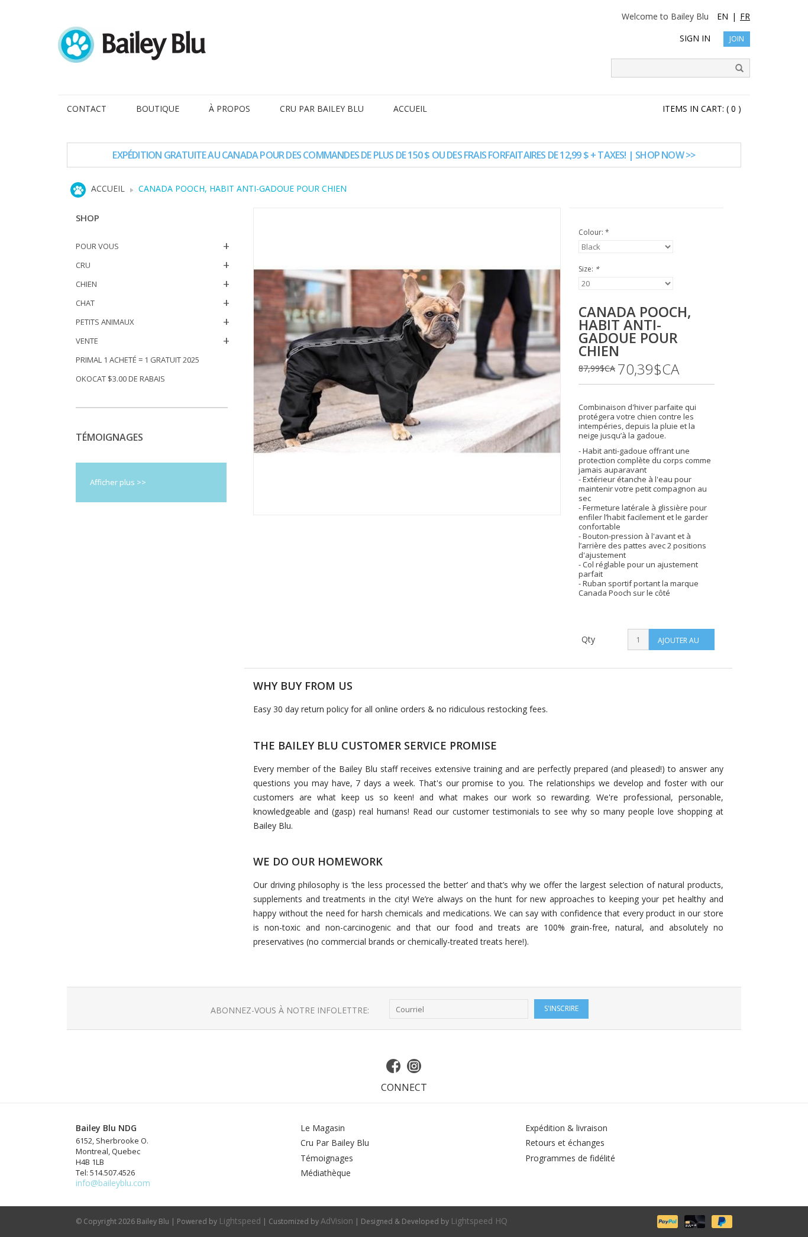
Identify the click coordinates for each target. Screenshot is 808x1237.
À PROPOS (229, 108)
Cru (83, 265)
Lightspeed (240, 1220)
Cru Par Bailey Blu (334, 1142)
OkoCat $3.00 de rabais (120, 378)
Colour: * (593, 232)
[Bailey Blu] (404, 45)
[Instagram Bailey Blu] (414, 1066)
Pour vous (97, 246)
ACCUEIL (410, 108)
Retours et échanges (565, 1142)
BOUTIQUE (157, 108)
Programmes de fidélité (570, 1158)
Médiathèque (325, 1172)
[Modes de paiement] (666, 1220)
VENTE (87, 340)
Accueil (108, 188)
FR (745, 16)
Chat (85, 302)
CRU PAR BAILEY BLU (322, 108)
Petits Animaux (105, 321)
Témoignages (326, 1158)
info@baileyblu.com (113, 1182)
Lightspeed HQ (479, 1220)
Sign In (695, 38)
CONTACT (86, 108)
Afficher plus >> (118, 482)
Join (736, 39)
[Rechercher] (735, 69)
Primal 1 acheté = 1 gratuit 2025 (137, 359)
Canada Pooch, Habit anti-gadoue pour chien (242, 188)
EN (722, 16)
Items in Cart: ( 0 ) (701, 108)
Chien (86, 284)
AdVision (337, 1220)
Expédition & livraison (566, 1127)
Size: (588, 269)
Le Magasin (322, 1127)
